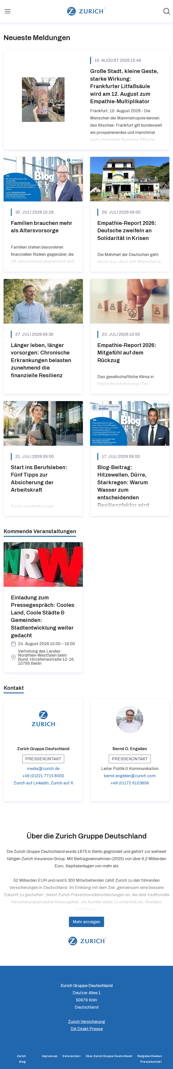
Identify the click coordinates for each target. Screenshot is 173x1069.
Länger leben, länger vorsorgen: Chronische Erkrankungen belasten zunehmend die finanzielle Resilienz (41, 360)
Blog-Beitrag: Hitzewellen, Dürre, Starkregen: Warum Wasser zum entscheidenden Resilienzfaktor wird (123, 486)
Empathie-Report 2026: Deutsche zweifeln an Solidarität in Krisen (127, 230)
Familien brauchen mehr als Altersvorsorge (41, 227)
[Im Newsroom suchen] (166, 11)
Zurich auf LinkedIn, (32, 783)
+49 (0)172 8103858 (130, 783)
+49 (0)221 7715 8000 (43, 776)
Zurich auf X (62, 783)
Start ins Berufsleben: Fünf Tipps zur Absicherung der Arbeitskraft (39, 478)
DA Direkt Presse (87, 1029)
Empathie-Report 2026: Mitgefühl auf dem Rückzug (127, 352)
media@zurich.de (43, 768)
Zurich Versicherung (86, 1021)
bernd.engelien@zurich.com (130, 776)
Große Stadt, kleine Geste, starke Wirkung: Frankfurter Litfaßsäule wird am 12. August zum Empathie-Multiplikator (124, 86)
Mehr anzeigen (86, 922)
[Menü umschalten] (8, 11)
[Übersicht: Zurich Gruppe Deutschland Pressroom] (85, 11)
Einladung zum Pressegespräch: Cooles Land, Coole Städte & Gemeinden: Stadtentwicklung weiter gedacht (42, 616)
